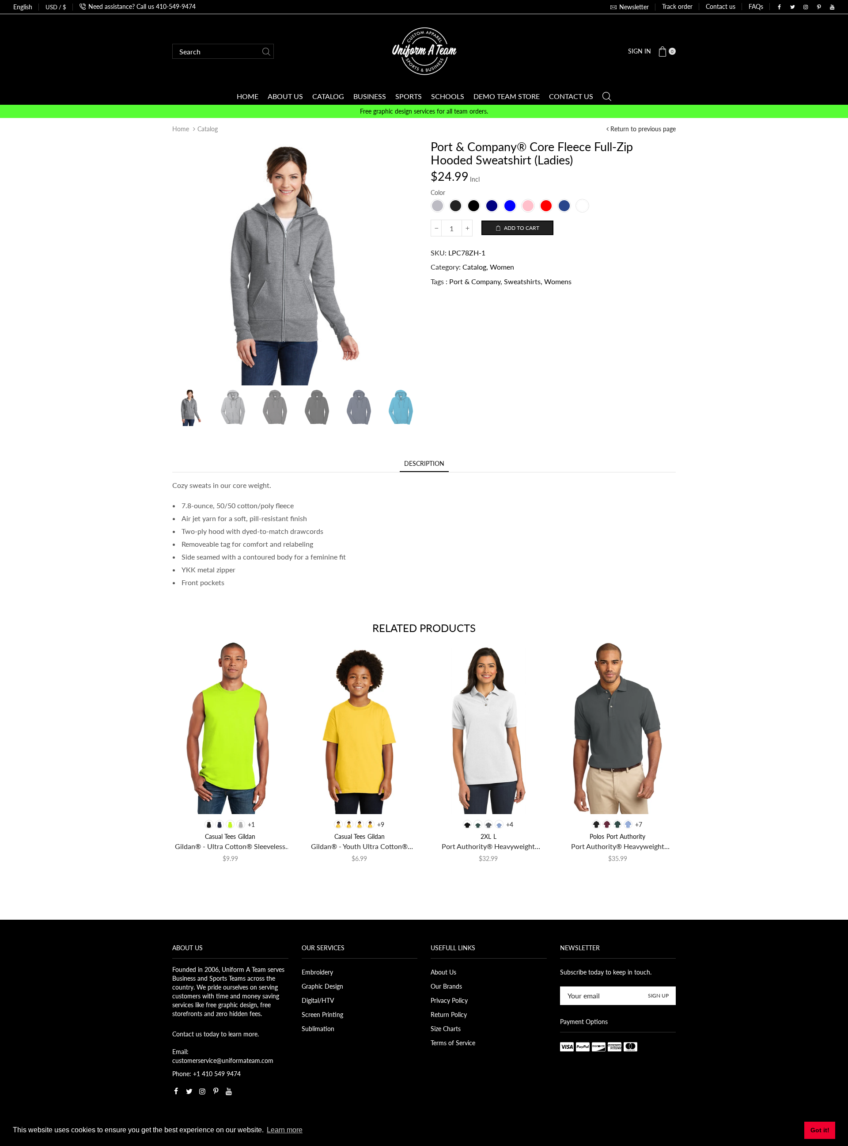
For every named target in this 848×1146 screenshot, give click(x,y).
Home (180, 129)
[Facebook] (779, 7)
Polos (597, 836)
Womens (558, 281)
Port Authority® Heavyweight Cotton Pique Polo (617, 846)
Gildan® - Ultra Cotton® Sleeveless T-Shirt (230, 846)
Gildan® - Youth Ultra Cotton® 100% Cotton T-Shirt (359, 846)
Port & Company (474, 281)
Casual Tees (220, 836)
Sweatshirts (522, 281)
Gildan (246, 836)
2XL (486, 836)
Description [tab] (424, 463)
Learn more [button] (285, 1130)
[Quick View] (193, 799)
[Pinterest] (819, 7)
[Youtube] (832, 7)
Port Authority (625, 836)
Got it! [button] (819, 1130)
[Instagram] (805, 7)
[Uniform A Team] (424, 50)
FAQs (756, 6)
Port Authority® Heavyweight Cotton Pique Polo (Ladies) (488, 846)
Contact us (720, 6)
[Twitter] (792, 7)
